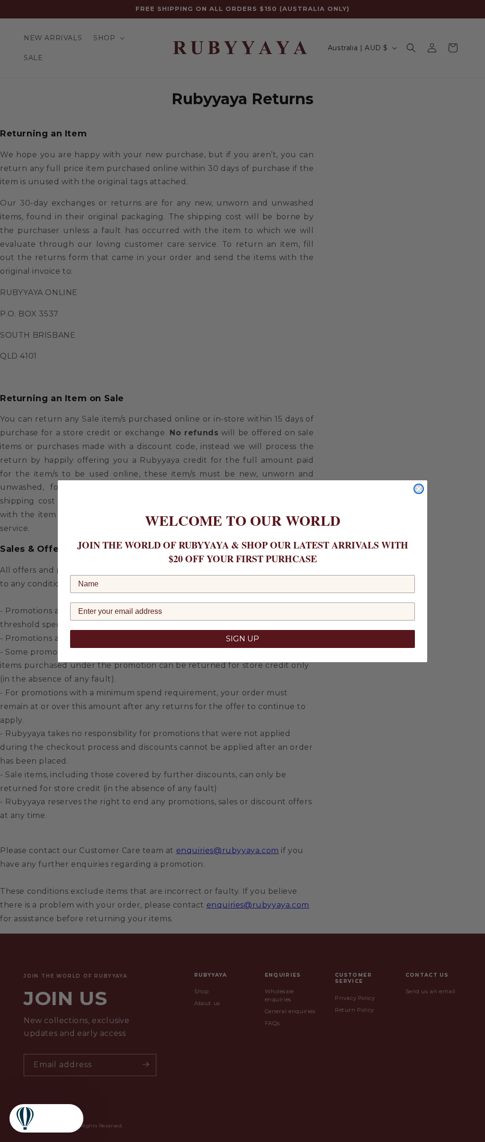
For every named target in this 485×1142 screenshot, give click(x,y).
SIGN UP (242, 638)
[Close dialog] (418, 489)
